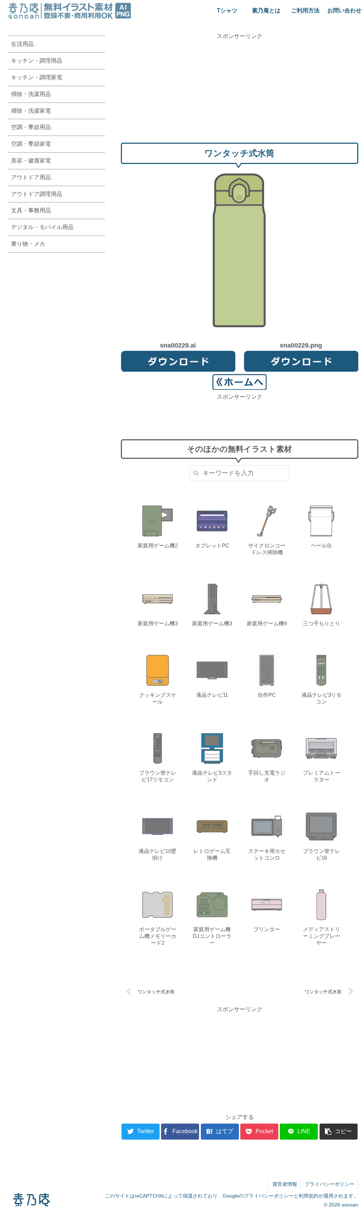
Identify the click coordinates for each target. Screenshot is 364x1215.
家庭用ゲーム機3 (158, 623)
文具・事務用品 (31, 210)
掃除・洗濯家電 (31, 111)
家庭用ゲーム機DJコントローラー (212, 936)
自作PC (267, 695)
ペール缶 (321, 545)
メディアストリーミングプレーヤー (321, 936)
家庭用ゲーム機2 (158, 545)
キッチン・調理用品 (36, 61)
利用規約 (308, 1196)
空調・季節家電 (31, 144)
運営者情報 (284, 1184)
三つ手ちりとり (321, 623)
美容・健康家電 (31, 161)
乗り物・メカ (28, 244)
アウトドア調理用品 (36, 194)
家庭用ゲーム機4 (267, 623)
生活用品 (22, 44)
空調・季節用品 (31, 127)
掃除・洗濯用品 (31, 94)
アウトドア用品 (31, 177)
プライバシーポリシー (329, 1184)
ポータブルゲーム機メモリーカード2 (157, 936)
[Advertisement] (239, 90)
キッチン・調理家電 (36, 77)
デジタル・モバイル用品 (42, 227)
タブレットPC (212, 545)
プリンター (266, 929)
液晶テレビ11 (212, 695)
